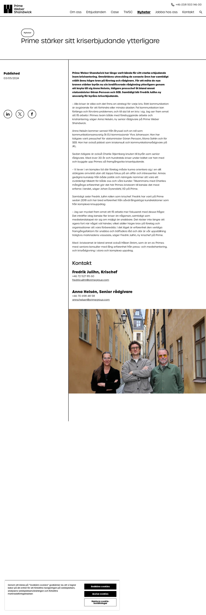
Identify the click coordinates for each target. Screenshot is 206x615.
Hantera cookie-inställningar (100, 602)
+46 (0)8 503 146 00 (189, 4)
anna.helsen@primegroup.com (91, 299)
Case (115, 12)
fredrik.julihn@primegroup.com (90, 280)
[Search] (200, 12)
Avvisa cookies (100, 594)
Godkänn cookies (100, 586)
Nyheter (144, 12)
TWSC (128, 12)
